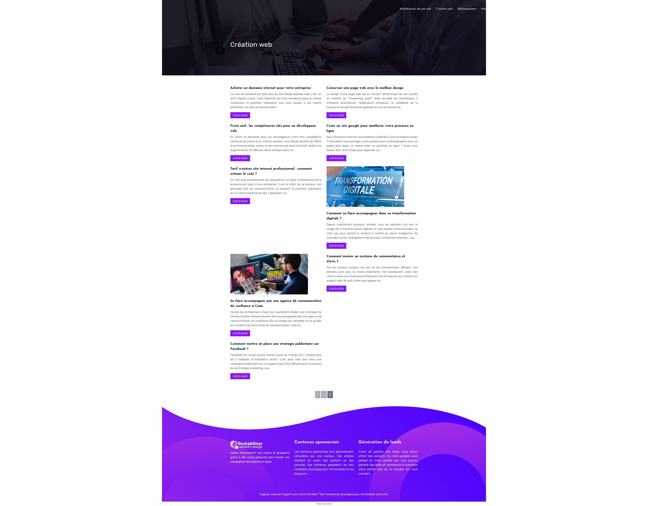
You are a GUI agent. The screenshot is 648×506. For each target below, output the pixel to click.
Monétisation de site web (415, 9)
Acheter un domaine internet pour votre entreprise (270, 88)
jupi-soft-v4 (566, 9)
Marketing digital (491, 9)
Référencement (466, 9)
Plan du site (324, 503)
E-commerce (535, 9)
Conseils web (515, 9)
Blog (551, 9)
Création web (444, 9)
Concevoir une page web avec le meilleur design (365, 88)
